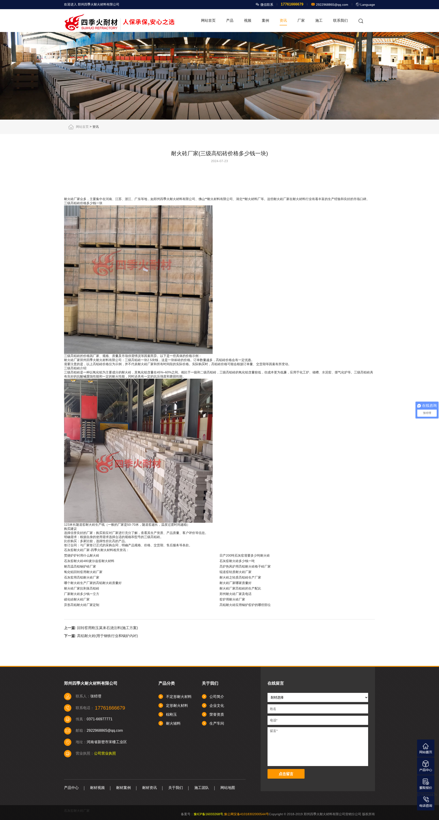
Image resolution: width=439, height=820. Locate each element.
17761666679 (427, 795)
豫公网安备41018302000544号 (246, 814)
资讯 (283, 20)
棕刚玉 (171, 714)
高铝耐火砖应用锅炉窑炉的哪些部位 (245, 605)
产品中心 (71, 788)
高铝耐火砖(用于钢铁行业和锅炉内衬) (107, 636)
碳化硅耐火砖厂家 (77, 599)
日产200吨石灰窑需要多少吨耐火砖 (245, 555)
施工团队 (201, 788)
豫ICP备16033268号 (208, 814)
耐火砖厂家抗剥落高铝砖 (81, 588)
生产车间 (216, 723)
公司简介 (216, 697)
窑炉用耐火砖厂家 (232, 599)
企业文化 (216, 705)
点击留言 (286, 774)
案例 (265, 20)
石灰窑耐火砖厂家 (77, 810)
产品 (229, 20)
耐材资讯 (149, 788)
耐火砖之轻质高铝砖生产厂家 (240, 577)
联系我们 (340, 20)
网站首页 (208, 20)
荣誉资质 (216, 714)
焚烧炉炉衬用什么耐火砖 (81, 555)
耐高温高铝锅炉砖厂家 (80, 566)
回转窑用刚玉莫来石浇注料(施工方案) (107, 628)
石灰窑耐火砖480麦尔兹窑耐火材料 (89, 561)
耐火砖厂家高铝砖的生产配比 (240, 588)
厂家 (301, 20)
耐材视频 (97, 788)
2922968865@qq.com (331, 4)
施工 (319, 20)
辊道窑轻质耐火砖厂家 (236, 572)
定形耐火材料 (177, 705)
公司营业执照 (105, 753)
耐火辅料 (173, 723)
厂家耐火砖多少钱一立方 (81, 594)
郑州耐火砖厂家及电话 (236, 594)
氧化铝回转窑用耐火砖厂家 (83, 572)
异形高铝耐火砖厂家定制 (81, 605)
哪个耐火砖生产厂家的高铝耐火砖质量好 (93, 583)
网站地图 (227, 788)
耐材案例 (123, 788)
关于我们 (175, 788)
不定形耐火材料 (179, 697)
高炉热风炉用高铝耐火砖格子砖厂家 (245, 566)
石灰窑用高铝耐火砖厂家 (81, 577)
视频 (247, 20)
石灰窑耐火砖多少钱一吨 (237, 561)
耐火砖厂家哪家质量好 (236, 583)
